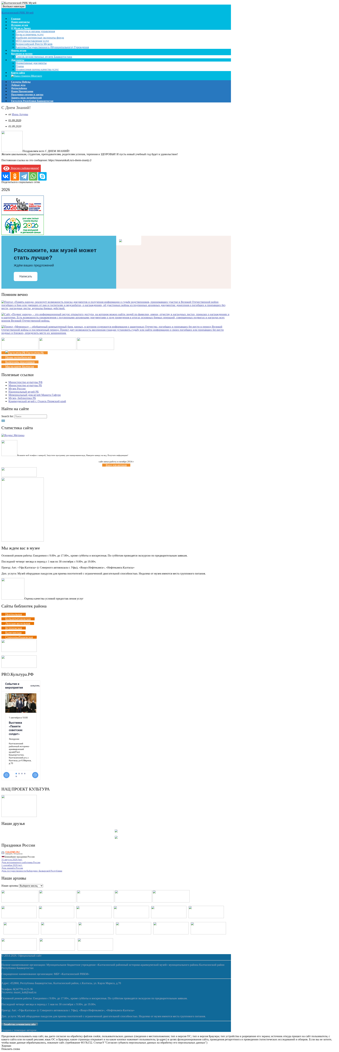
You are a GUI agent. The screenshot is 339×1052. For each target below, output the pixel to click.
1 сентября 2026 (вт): (11, 865)
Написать (25, 276)
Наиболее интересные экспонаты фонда (40, 37)
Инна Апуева (20, 114)
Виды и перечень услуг (30, 34)
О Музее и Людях (21, 28)
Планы (20, 66)
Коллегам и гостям (21, 53)
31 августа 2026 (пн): (11, 859)
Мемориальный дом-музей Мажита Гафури (34, 394)
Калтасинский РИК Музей (17, 12)
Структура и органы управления (35, 31)
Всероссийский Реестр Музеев (34, 43)
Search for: (7, 416)
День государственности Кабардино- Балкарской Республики (31, 870)
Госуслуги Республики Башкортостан (32, 101)
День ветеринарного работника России (20, 862)
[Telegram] (24, 176)
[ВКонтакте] (5, 176)
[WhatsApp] (33, 176)
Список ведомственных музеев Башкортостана (44, 56)
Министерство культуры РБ (25, 385)
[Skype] (42, 176)
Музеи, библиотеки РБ (22, 398)
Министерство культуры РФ (25, 382)
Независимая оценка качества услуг (37, 69)
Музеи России (17, 388)
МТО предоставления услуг (32, 40)
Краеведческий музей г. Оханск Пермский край (37, 401)
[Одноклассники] (15, 176)
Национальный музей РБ (23, 391)
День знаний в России (12, 868)
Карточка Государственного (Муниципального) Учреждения (52, 47)
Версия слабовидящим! (24, 168)
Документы (17, 60)
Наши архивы (9, 885)
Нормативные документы (31, 63)
